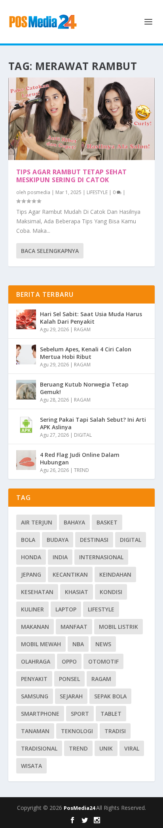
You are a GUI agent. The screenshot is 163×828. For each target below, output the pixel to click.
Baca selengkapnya (50, 251)
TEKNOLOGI (77, 731)
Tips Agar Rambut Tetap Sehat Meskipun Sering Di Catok (71, 176)
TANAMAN (35, 731)
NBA (78, 644)
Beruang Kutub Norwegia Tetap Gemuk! (84, 388)
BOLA (28, 539)
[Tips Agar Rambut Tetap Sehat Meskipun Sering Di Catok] (81, 118)
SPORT (80, 713)
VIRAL (131, 748)
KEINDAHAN (115, 574)
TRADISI (115, 731)
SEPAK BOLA (110, 696)
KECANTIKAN (70, 574)
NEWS (103, 644)
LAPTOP (65, 609)
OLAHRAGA (35, 661)
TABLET (110, 713)
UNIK (106, 748)
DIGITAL (83, 435)
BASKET (107, 522)
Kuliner (32, 609)
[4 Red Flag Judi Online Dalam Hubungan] (26, 460)
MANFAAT (74, 626)
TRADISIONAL (39, 748)
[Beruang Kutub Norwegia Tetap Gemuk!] (26, 390)
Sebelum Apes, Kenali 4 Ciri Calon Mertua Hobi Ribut (85, 352)
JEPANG (31, 574)
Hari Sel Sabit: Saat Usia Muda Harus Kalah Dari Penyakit (91, 317)
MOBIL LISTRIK (118, 626)
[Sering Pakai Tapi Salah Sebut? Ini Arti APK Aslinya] (26, 425)
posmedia (38, 192)
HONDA (31, 557)
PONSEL (69, 679)
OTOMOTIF (103, 661)
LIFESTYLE (97, 192)
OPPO (69, 661)
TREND (81, 470)
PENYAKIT (34, 679)
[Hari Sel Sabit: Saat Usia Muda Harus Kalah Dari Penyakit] (26, 319)
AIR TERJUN (36, 522)
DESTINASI (94, 539)
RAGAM (82, 329)
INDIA (60, 557)
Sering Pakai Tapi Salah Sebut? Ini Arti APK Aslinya (93, 423)
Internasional (101, 557)
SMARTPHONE (40, 713)
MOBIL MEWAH (41, 644)
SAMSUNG (34, 696)
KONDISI (111, 592)
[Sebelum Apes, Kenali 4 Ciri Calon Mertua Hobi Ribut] (26, 354)
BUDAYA (57, 539)
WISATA (31, 766)
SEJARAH (71, 696)
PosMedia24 (80, 807)
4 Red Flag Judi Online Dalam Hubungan (79, 458)
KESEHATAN (37, 592)
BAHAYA (74, 522)
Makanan (35, 626)
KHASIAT (76, 592)
